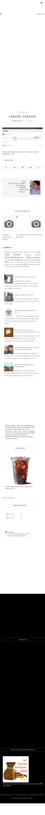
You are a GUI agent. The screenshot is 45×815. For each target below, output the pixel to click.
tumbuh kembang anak (21, 266)
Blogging (8, 252)
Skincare (23, 260)
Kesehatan (28, 255)
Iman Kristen (13, 254)
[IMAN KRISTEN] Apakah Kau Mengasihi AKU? (24, 365)
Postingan (11, 514)
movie (17, 264)
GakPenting (22, 112)
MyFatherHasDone (14, 257)
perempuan (31, 264)
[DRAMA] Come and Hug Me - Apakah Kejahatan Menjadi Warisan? (26, 348)
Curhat (37, 252)
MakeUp (37, 255)
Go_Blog (11, 532)
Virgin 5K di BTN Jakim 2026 (23, 295)
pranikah (38, 264)
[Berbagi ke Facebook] (6, 167)
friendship (26, 262)
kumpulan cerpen (9, 264)
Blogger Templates (22, 798)
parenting (23, 264)
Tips (38, 260)
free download (19, 262)
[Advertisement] (22, 73)
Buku (32, 252)
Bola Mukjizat (24, 252)
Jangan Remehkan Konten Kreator (25, 277)
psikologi (11, 266)
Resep (6, 260)
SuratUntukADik (31, 260)
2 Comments (29, 121)
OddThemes (20, 795)
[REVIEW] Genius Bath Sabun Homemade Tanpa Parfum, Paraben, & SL (27, 331)
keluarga (37, 262)
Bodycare (15, 252)
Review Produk (14, 260)
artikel (7, 262)
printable (7, 266)
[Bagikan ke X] (14, 167)
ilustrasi (32, 262)
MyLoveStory (33, 257)
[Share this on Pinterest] (22, 167)
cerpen (12, 262)
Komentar (11, 518)
